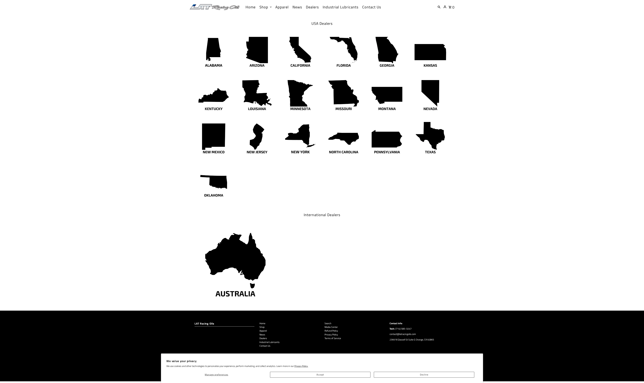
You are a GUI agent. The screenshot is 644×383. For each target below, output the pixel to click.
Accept (320, 374)
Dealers (263, 338)
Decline (424, 374)
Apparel (263, 330)
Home (262, 323)
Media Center (331, 327)
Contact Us (264, 345)
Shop (261, 327)
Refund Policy (331, 330)
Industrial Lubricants (269, 342)
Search (328, 323)
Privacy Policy (331, 334)
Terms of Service (333, 338)
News (262, 334)
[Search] (439, 7)
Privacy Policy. (301, 366)
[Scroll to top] (637, 374)
